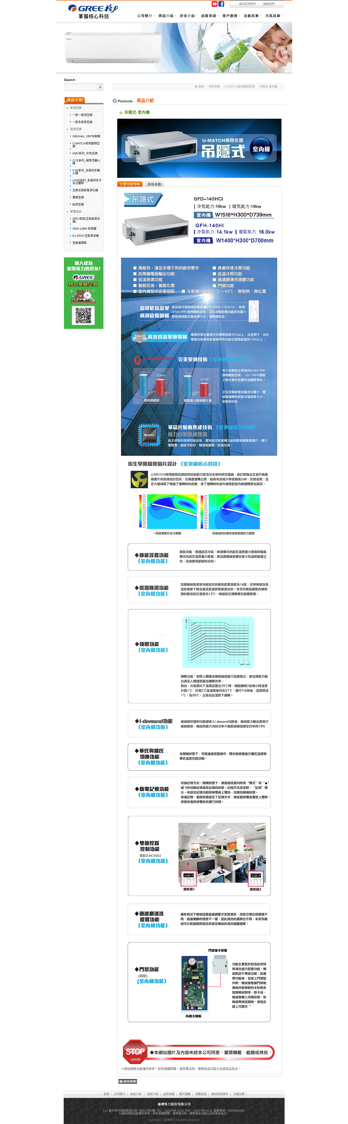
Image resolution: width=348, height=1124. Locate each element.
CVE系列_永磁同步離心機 (86, 172)
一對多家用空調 (82, 122)
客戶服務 (230, 18)
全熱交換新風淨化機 (85, 190)
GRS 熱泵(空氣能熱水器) (86, 220)
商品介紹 (167, 18)
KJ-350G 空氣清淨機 (85, 235)
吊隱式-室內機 (268, 86)
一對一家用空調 (82, 115)
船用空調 (78, 204)
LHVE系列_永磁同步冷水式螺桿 (87, 182)
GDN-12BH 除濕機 (84, 228)
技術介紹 (188, 18)
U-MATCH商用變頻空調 (86, 145)
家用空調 (75, 108)
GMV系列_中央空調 (85, 153)
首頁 (201, 86)
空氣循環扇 (79, 243)
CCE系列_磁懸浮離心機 (86, 162)
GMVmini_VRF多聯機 (86, 136)
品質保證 (209, 18)
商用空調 (75, 129)
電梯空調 (78, 197)
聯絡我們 (269, 4)
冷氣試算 (273, 18)
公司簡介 (119, 1094)
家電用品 (75, 211)
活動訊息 (252, 18)
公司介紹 (145, 18)
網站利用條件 (247, 4)
